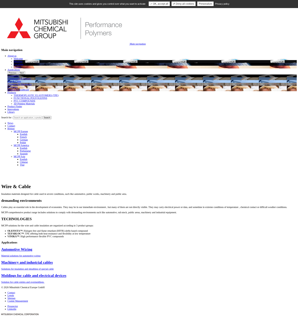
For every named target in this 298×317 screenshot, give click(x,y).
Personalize (205, 3)
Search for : (7, 117)
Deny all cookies (184, 3)
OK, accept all (160, 3)
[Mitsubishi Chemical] (19, 314)
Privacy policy (222, 3)
